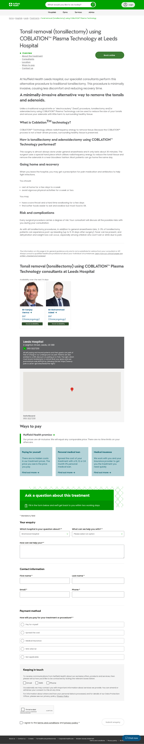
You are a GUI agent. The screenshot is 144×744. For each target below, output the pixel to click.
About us (12, 739)
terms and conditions (48, 722)
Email (29, 683)
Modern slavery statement (85, 739)
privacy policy (71, 722)
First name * (26, 575)
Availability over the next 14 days (34, 279)
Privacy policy (112, 741)
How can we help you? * (32, 542)
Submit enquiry (113, 722)
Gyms (65, 12)
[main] (72, 376)
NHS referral (31, 649)
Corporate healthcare (66, 739)
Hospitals (52, 12)
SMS (41, 683)
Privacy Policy (63, 696)
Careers (31, 739)
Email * (23, 589)
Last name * (78, 575)
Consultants (28, 59)
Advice (91, 12)
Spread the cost (33, 632)
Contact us (27, 68)
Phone (53, 683)
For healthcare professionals (46, 739)
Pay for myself (32, 624)
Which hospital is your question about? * (41, 529)
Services (78, 12)
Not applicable (32, 657)
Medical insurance (34, 640)
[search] (70, 4)
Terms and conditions (97, 741)
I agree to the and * (51, 722)
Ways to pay (28, 65)
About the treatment (32, 56)
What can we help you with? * (87, 529)
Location (26, 62)
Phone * (76, 589)
